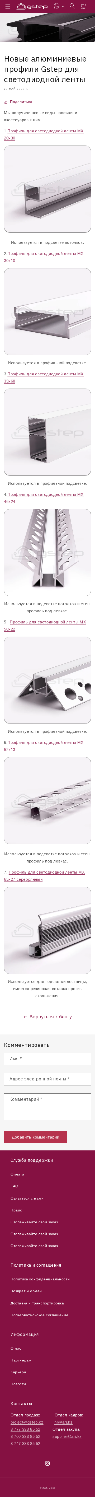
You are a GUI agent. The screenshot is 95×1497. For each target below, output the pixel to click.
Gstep (52, 1487)
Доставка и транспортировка (37, 1303)
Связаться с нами (27, 1198)
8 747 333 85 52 (25, 1443)
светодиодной (49, 131)
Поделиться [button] (21, 102)
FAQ (14, 1186)
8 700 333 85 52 (25, 1436)
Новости (18, 1384)
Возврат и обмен (26, 1291)
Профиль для (21, 131)
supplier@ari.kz (67, 1436)
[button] (8, 6)
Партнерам (21, 1360)
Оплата (18, 1174)
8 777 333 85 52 (25, 1429)
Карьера (18, 1372)
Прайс (16, 1210)
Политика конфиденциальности (40, 1279)
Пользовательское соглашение (39, 1315)
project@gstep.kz (27, 1422)
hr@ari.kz (63, 1422)
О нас (16, 1348)
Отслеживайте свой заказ (34, 1222)
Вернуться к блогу (51, 1016)
